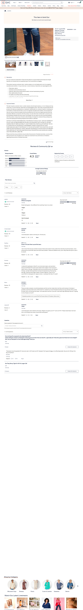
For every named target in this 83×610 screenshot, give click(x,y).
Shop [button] (14, 2)
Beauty (44, 5)
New (9, 5)
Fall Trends (13, 5)
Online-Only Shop (21, 5)
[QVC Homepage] (5, 11)
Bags (58, 5)
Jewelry (49, 5)
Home (62, 5)
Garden (34, 5)
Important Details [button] (10, 103)
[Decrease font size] (52, 74)
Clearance (29, 5)
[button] (69, 2)
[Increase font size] (51, 74)
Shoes (54, 5)
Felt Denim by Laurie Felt (60, 35)
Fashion (39, 5)
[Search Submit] (61, 2)
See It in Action (10, 69)
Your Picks (4, 5)
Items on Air (27, 2)
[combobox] (46, 2)
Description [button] (9, 77)
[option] (41, 8)
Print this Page (50, 141)
